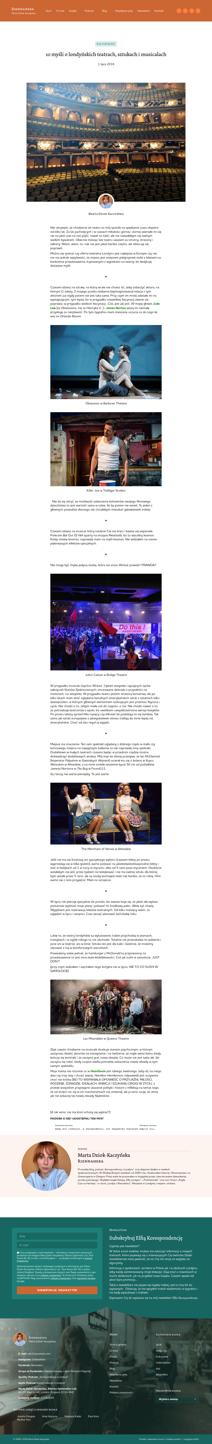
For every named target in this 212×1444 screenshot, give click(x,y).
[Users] (198, 10)
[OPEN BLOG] (109, 11)
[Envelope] (179, 10)
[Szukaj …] (172, 11)
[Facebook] (191, 10)
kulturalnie (106, 43)
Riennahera (23, 8)
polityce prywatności (50, 1275)
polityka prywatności (60, 1278)
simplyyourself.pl (191, 1439)
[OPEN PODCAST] (96, 11)
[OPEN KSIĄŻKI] (78, 11)
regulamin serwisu (86, 1278)
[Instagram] (185, 10)
